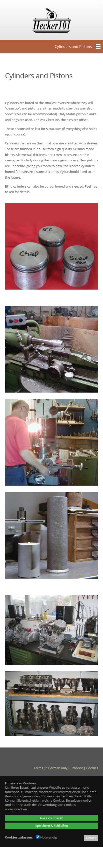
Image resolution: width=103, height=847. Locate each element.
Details (91, 838)
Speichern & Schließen (51, 825)
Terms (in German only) (51, 768)
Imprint (77, 768)
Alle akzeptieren (51, 818)
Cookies (92, 768)
